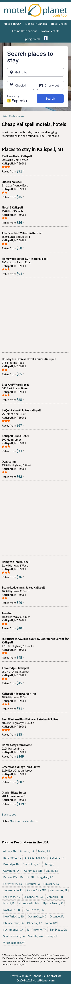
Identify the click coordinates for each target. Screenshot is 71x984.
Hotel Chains (59, 23)
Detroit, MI (27, 877)
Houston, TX (51, 883)
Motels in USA (12, 23)
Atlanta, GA (27, 851)
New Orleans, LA (33, 910)
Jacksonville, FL (13, 890)
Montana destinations (24, 821)
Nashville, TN (11, 910)
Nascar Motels (50, 31)
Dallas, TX (52, 870)
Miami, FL (9, 903)
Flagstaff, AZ (45, 877)
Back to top (9, 814)
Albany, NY (9, 851)
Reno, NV (51, 923)
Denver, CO (10, 877)
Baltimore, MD (12, 857)
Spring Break (32, 39)
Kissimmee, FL (59, 890)
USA (5, 116)
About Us (39, 976)
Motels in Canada (36, 23)
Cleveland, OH (12, 870)
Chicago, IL (50, 864)
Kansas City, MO (36, 890)
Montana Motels (16, 116)
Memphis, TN (54, 897)
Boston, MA (57, 857)
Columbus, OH (33, 870)
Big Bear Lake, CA (35, 857)
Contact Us (54, 976)
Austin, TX (44, 851)
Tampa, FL (52, 936)
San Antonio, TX (36, 929)
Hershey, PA (32, 883)
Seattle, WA (35, 936)
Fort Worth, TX (12, 883)
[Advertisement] (35, 315)
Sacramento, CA (13, 929)
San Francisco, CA (14, 936)
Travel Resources (20, 976)
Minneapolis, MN (29, 903)
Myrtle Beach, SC (53, 903)
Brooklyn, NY (11, 864)
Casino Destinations (24, 31)
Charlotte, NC (31, 864)
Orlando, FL (57, 916)
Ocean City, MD (37, 916)
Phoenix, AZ (34, 923)
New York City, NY (13, 916)
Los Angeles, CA (33, 897)
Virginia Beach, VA (14, 942)
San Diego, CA (58, 929)
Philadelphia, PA (13, 923)
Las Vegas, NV (11, 897)
